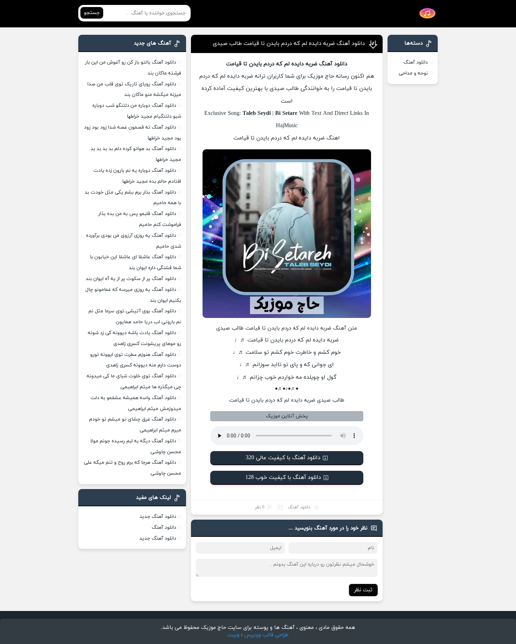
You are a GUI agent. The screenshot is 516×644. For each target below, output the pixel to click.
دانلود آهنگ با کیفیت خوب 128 (283, 477)
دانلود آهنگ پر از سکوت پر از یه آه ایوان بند (131, 278)
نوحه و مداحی (413, 73)
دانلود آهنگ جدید (157, 516)
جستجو (92, 12)
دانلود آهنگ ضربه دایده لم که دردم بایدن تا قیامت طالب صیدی (289, 43)
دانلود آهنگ (299, 507)
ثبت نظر (363, 590)
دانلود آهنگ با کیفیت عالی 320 (283, 458)
